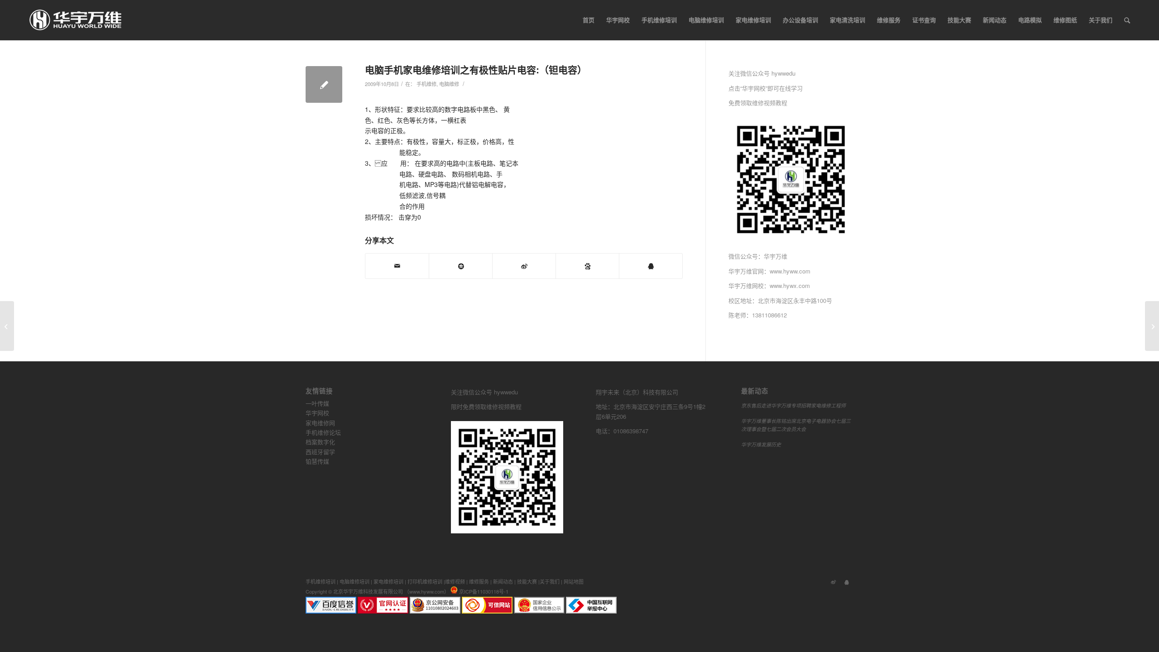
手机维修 (426, 83)
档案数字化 (320, 441)
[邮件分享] (397, 266)
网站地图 (574, 581)
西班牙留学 (320, 451)
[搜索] (1127, 20)
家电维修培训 (388, 581)
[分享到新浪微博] (524, 266)
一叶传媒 (317, 403)
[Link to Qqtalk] (846, 581)
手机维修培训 (320, 581)
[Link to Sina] (833, 581)
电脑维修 (449, 83)
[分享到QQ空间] (460, 266)
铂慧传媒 (317, 461)
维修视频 (455, 581)
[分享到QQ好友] (650, 266)
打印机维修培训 (424, 581)
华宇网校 (317, 412)
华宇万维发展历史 (761, 444)
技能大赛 (527, 581)
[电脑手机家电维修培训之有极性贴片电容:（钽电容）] (324, 84)
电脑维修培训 (354, 581)
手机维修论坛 (323, 432)
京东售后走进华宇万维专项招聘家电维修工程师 (793, 405)
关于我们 (550, 581)
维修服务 (479, 581)
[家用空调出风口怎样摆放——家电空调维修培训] (7, 326)
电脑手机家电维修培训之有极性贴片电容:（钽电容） (476, 69)
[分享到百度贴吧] (587, 266)
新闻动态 (503, 581)
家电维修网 (320, 422)
